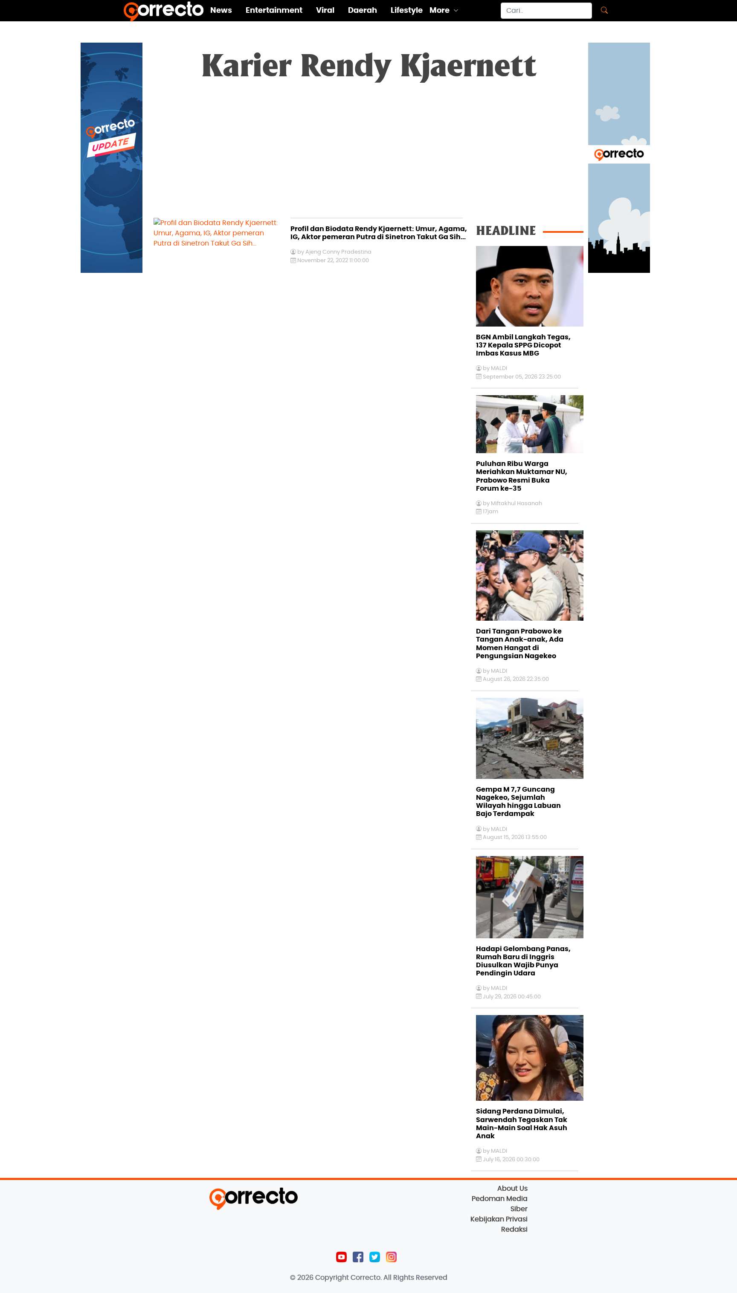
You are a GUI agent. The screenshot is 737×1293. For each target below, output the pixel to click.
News (221, 10)
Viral (325, 10)
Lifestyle (407, 10)
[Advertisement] (368, 154)
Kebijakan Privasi (499, 1219)
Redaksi (514, 1229)
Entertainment (274, 10)
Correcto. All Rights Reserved (399, 1277)
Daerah (362, 10)
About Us (512, 1188)
